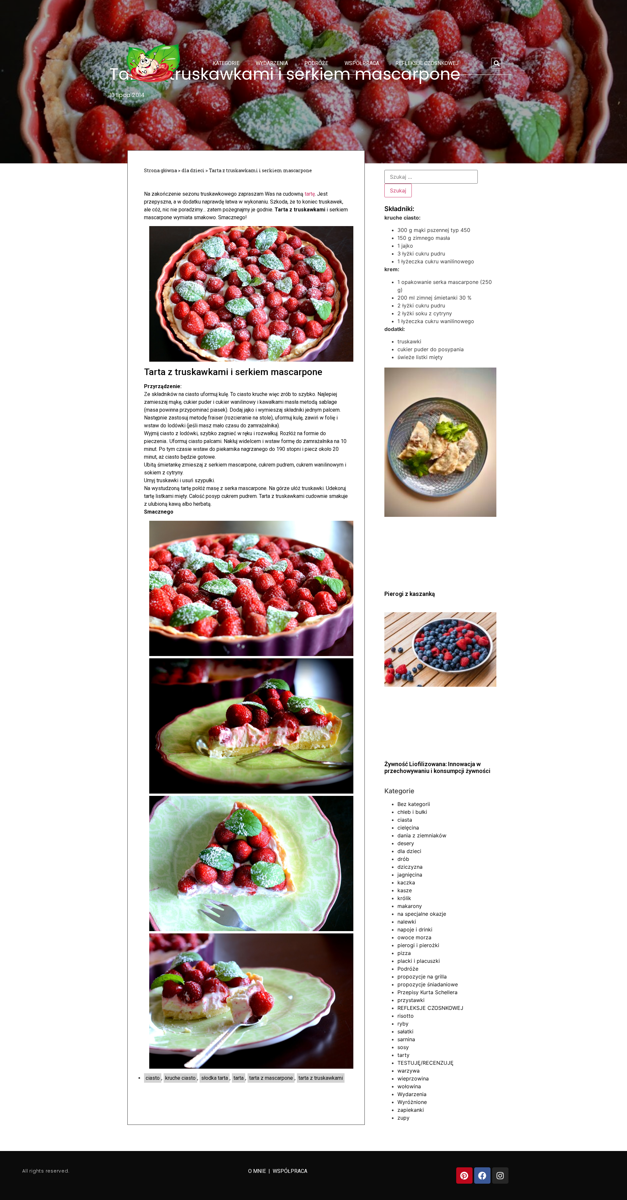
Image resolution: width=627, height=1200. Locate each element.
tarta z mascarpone (271, 1078)
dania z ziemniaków (421, 835)
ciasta (404, 819)
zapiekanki (410, 1110)
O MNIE (257, 1171)
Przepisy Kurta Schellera (427, 992)
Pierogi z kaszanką (409, 593)
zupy (403, 1117)
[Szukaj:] (431, 177)
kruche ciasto (180, 1078)
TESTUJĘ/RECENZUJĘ (425, 1063)
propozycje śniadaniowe (427, 984)
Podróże (316, 63)
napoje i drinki (414, 929)
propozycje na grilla (422, 976)
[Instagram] (500, 1175)
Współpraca (362, 63)
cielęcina (408, 827)
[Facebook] (482, 1175)
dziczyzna (410, 866)
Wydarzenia (272, 63)
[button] (496, 63)
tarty (403, 1055)
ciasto (153, 1078)
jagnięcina (409, 874)
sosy (403, 1047)
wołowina (409, 1086)
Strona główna (160, 170)
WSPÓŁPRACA (290, 1171)
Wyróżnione (412, 1102)
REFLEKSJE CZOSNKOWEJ (426, 63)
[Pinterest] (464, 1175)
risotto (405, 1015)
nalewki (406, 921)
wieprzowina (413, 1078)
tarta (238, 1078)
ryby (403, 1023)
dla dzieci (193, 170)
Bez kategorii (413, 804)
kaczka (406, 882)
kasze (404, 890)
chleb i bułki (412, 812)
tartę (310, 194)
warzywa (408, 1070)
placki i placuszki (418, 961)
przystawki (411, 1000)
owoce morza (414, 937)
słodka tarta (214, 1078)
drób (403, 859)
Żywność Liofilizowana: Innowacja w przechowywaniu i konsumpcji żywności (437, 768)
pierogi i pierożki (418, 945)
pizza (404, 953)
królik (404, 898)
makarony (409, 906)
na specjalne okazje (421, 914)
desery (405, 843)
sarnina (406, 1039)
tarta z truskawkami (320, 1078)
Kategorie (226, 63)
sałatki (405, 1031)
